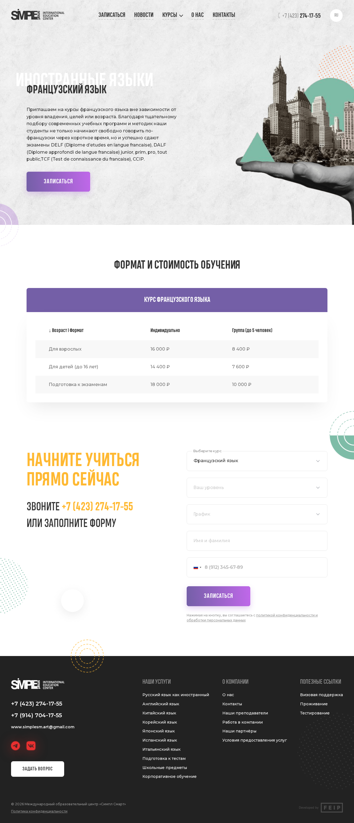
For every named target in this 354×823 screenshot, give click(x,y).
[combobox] (257, 461)
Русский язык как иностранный (175, 695)
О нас (197, 15)
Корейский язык (159, 722)
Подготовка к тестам (164, 758)
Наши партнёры (239, 731)
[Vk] (31, 745)
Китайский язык (159, 713)
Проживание (314, 704)
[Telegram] (15, 745)
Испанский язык (159, 740)
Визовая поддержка (321, 695)
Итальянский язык (161, 749)
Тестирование (315, 713)
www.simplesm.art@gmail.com (42, 726)
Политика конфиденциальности (39, 811)
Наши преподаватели (245, 713)
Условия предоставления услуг (254, 740)
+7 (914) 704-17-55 (36, 715)
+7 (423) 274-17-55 (97, 507)
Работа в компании (242, 722)
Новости (143, 15)
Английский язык (160, 704)
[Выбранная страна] (195, 567)
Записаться (111, 15)
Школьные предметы (164, 767)
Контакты (224, 15)
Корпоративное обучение (169, 776)
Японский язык (158, 731)
